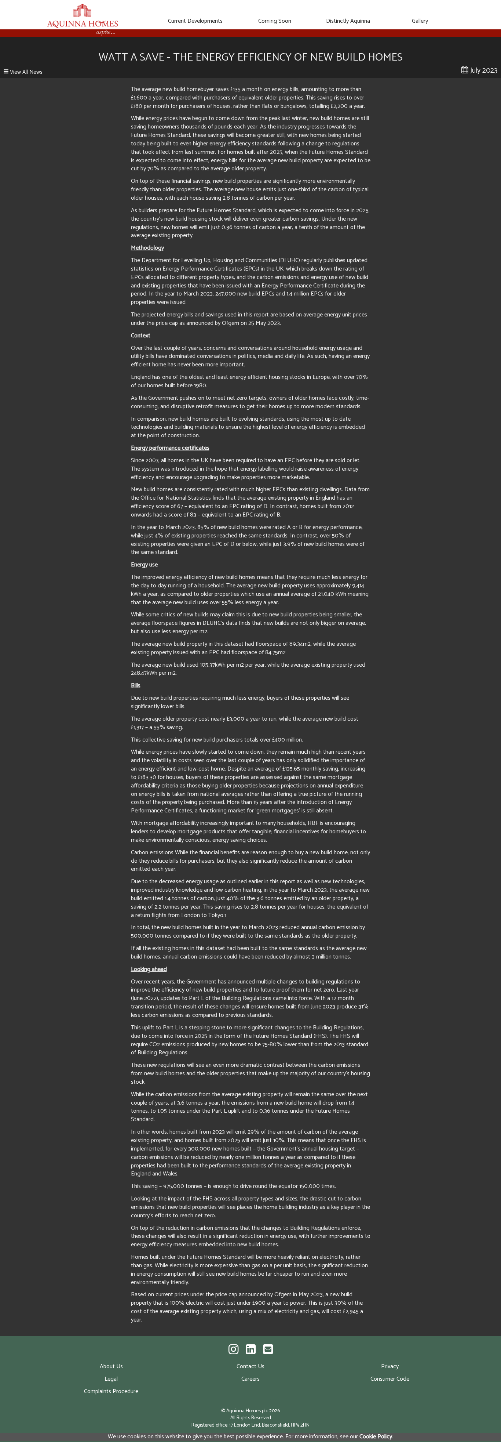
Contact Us (250, 1367)
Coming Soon (274, 21)
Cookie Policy (375, 1437)
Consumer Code (389, 1379)
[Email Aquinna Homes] (268, 1350)
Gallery (420, 21)
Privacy (390, 1367)
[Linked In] (251, 1350)
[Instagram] (233, 1350)
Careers (250, 1379)
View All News (25, 72)
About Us (111, 1367)
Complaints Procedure (111, 1391)
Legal (111, 1379)
